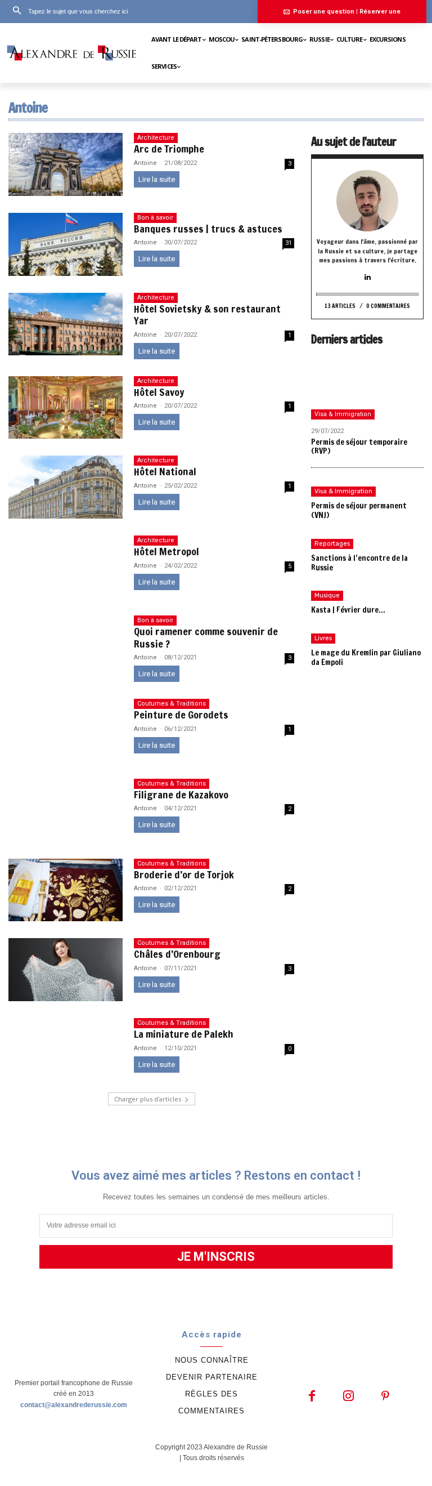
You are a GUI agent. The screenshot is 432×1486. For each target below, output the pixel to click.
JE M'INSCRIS (216, 1257)
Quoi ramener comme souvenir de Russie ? (206, 637)
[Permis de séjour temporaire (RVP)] (367, 389)
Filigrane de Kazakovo (181, 794)
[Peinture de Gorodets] (65, 730)
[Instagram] (348, 1396)
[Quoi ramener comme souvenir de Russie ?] (65, 647)
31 (288, 243)
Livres (323, 638)
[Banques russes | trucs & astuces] (65, 244)
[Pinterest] (385, 1396)
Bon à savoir (155, 217)
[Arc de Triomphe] (65, 164)
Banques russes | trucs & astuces (208, 228)
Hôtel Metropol (166, 551)
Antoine (145, 163)
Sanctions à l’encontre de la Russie (359, 562)
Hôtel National (165, 471)
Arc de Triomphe (169, 148)
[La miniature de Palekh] (65, 1049)
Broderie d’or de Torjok (184, 874)
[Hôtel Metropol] (65, 567)
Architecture (155, 137)
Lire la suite (156, 179)
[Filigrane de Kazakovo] (65, 810)
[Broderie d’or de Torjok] (65, 890)
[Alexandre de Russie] (72, 52)
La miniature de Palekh (183, 1034)
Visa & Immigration (342, 414)
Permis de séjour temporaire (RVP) (359, 446)
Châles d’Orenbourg (177, 954)
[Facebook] (311, 1396)
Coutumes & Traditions (171, 703)
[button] (67, 11)
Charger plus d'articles (147, 1099)
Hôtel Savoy (159, 392)
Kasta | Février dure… (348, 609)
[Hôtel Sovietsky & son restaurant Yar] (65, 324)
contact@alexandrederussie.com (73, 1405)
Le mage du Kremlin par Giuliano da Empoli (366, 657)
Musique (327, 595)
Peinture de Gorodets (181, 714)
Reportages (332, 543)
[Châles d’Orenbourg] (65, 969)
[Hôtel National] (65, 487)
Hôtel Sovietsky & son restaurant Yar (207, 314)
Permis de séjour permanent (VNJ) (359, 510)
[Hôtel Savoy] (65, 407)
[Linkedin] (367, 277)
